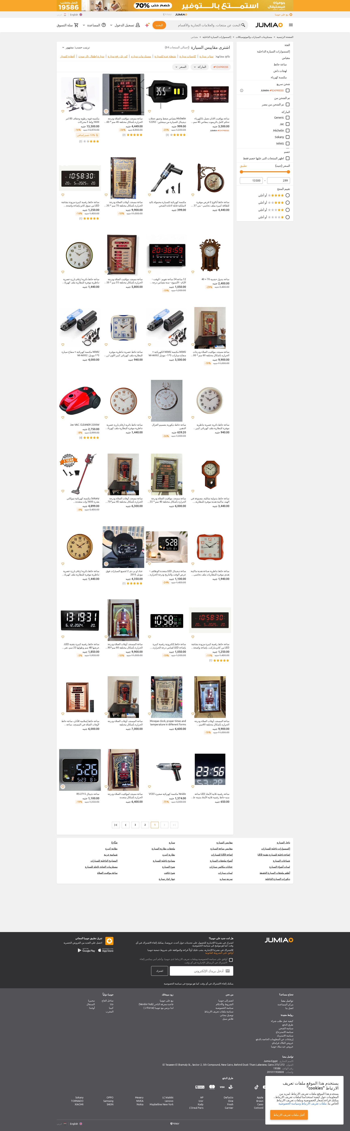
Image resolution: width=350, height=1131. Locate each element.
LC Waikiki (167, 1097)
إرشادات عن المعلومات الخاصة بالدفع (274, 1039)
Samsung (108, 1101)
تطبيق (243, 165)
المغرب (109, 1011)
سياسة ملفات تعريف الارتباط (218, 1011)
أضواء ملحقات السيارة (221, 860)
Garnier (229, 1108)
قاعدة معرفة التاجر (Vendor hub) (156, 1004)
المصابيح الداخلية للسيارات (104, 860)
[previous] (228, 57)
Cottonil (258, 1108)
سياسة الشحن (286, 1028)
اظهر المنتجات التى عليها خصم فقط (263, 158)
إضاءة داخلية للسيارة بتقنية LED (274, 854)
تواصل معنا (287, 1000)
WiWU (280, 143)
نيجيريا (91, 1000)
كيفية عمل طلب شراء (282, 1021)
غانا (111, 1004)
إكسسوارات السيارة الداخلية (217, 37)
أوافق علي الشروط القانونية (219, 952)
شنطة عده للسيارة (165, 56)
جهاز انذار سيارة (167, 879)
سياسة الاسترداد (285, 1035)
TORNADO (77, 1101)
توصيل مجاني (226, 1015)
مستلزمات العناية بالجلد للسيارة (101, 866)
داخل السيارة (283, 842)
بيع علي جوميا (281, 14)
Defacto (228, 1097)
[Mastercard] (212, 1087)
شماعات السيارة (281, 860)
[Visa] (222, 1087)
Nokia (140, 1104)
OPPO (110, 1097)
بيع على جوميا (166, 1000)
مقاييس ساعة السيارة (221, 848)
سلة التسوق (65, 25)
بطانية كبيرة (111, 848)
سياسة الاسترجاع (284, 1032)
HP (201, 1097)
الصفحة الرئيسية (285, 37)
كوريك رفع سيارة (118, 56)
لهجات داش (280, 70)
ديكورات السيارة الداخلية (277, 879)
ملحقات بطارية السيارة (163, 848)
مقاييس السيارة (225, 842)
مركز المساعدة (285, 1004)
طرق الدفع (287, 1024)
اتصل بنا (289, 1008)
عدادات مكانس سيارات (221, 866)
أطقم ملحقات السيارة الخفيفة (275, 873)
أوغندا (92, 1008)
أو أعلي (262, 195)
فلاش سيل (227, 1018)
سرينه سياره (226, 879)
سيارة (172, 842)
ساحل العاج (107, 1000)
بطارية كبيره (168, 854)
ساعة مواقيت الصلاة (107, 873)
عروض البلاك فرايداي (282, 1043)
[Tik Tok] (256, 1087)
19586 (277, 1068)
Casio (260, 1104)
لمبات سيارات (225, 873)
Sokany (279, 137)
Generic (279, 117)
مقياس (286, 58)
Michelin (278, 130)
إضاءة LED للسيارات (222, 854)
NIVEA (139, 1101)
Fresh (230, 1104)
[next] (62, 57)
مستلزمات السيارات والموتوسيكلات (254, 37)
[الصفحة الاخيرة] (116, 825)
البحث (159, 25)
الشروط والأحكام (224, 1004)
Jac (282, 124)
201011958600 (275, 1072)
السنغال (90, 1004)
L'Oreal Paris (196, 1108)
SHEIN (110, 1104)
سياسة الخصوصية (224, 1008)
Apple (260, 1097)
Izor (201, 1101)
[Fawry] (200, 1087)
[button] (192, 111)
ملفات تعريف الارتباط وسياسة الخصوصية (303, 1103)
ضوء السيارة (168, 866)
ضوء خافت (169, 873)
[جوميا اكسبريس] (275, 90)
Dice (230, 1101)
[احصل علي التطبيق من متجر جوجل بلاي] (86, 950)
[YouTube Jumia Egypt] (265, 1087)
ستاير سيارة (206, 56)
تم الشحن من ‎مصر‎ (273, 104)
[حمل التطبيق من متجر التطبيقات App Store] (105, 950)
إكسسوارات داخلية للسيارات (275, 848)
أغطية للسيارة (67, 56)
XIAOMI (79, 1104)
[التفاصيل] (241, 90)
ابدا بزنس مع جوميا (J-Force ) (158, 1008)
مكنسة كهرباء (279, 77)
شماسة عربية (110, 854)
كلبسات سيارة (187, 56)
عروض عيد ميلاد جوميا (282, 1046)
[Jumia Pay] (167, 14)
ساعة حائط (280, 64)
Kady (200, 1104)
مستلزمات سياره (141, 56)
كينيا (111, 1008)
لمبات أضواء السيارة (279, 866)
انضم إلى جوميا (225, 1000)
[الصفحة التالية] (126, 825)
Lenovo (169, 1101)
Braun (259, 1101)
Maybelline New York (161, 1104)
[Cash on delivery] (231, 1087)
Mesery (139, 1097)
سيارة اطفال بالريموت (91, 56)
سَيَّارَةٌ (114, 842)
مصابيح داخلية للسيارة (164, 860)
